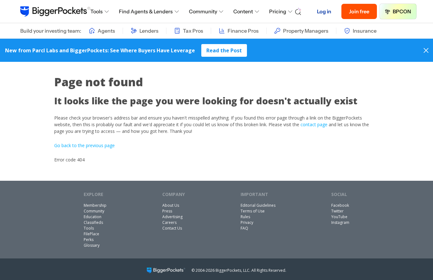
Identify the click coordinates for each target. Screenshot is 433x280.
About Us (170, 205)
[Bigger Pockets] (55, 11)
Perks (89, 239)
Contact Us (172, 228)
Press (167, 211)
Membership (95, 205)
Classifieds (93, 222)
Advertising (172, 216)
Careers (169, 222)
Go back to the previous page (84, 145)
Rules (245, 216)
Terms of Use (253, 211)
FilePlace (91, 234)
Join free (359, 11)
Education (92, 216)
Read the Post (224, 50)
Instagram (340, 222)
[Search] (298, 11)
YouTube (339, 216)
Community (203, 11)
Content (243, 11)
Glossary (92, 245)
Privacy (247, 222)
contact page (314, 124)
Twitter (337, 211)
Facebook (340, 205)
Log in (324, 11)
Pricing (277, 11)
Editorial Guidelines (258, 205)
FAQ (244, 228)
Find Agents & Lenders (146, 11)
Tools (96, 11)
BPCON (402, 11)
